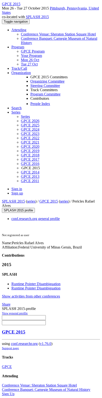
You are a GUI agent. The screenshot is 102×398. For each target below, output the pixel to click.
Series (25, 116)
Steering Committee (45, 86)
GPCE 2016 (30, 164)
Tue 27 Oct (29, 64)
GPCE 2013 (30, 176)
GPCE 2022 (30, 138)
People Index (40, 104)
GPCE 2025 (30, 125)
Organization (21, 73)
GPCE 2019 (30, 151)
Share (6, 304)
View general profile (15, 313)
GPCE (7, 367)
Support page (10, 348)
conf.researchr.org (24, 344)
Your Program (31, 56)
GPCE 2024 (30, 129)
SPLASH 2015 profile (18, 210)
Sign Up (8, 394)
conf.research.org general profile (35, 219)
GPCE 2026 (30, 121)
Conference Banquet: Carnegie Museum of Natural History (46, 390)
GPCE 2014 (30, 172)
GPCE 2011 (30, 181)
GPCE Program (33, 51)
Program (17, 47)
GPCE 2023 (30, 134)
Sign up (17, 193)
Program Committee (45, 94)
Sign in (16, 189)
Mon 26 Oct (30, 60)
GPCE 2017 (30, 159)
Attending (18, 30)
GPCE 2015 (48, 201)
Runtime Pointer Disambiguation (35, 284)
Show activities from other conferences (31, 296)
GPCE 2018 (30, 155)
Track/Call (19, 68)
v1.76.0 (45, 344)
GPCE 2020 (30, 146)
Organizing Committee (47, 81)
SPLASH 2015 (37, 17)
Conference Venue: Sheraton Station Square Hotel (58, 34)
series (31, 201)
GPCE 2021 (30, 142)
